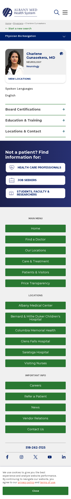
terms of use (47, 482)
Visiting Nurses (35, 363)
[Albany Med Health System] (20, 12)
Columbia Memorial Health (35, 330)
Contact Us (35, 429)
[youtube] (50, 457)
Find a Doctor (35, 239)
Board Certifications (23, 109)
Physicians (18, 23)
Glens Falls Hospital (35, 341)
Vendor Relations (35, 418)
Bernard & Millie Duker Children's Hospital (35, 318)
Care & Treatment (35, 261)
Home (8, 23)
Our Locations (35, 250)
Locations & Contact (23, 131)
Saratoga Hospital (35, 352)
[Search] (56, 12)
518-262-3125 (35, 447)
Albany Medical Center (36, 305)
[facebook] (7, 457)
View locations (19, 78)
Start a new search (20, 28)
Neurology (32, 66)
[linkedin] (64, 457)
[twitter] (35, 457)
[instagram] (21, 457)
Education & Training (23, 120)
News (35, 407)
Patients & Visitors (35, 272)
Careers (35, 385)
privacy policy (26, 482)
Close (35, 490)
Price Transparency (35, 283)
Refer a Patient (35, 396)
